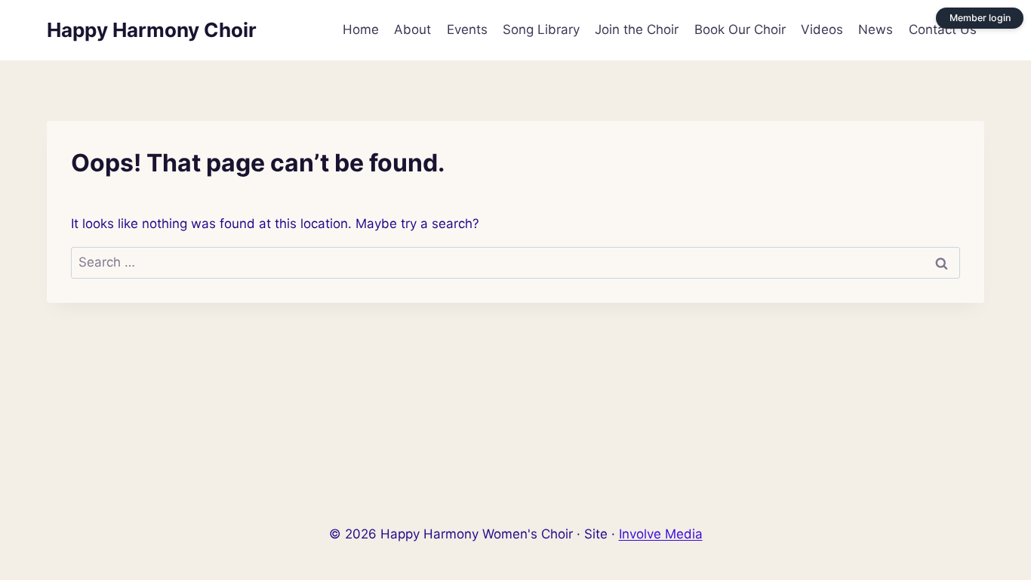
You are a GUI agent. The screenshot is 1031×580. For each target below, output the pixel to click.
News (875, 29)
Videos (822, 29)
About (412, 29)
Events (467, 29)
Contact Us (943, 29)
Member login (980, 17)
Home (361, 29)
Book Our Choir (740, 29)
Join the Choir (637, 29)
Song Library (541, 29)
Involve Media (661, 533)
